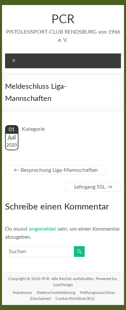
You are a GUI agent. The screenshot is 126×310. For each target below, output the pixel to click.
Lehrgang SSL (93, 187)
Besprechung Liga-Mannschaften (56, 170)
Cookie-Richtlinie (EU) (74, 299)
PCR (63, 19)
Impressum (22, 292)
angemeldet (42, 229)
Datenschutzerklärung (56, 292)
